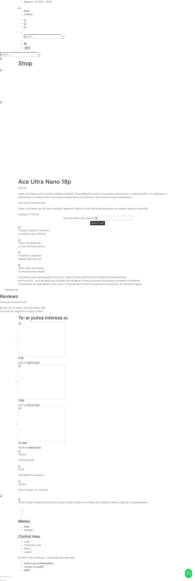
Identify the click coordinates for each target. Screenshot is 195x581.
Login (27, 541)
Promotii (34, 214)
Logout (28, 551)
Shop (27, 10)
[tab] (100, 289)
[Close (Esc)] (1, 576)
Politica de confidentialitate (39, 563)
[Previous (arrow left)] (1, 580)
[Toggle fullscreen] (7, 576)
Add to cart (97, 223)
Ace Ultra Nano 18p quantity (78, 218)
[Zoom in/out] (10, 576)
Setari (27, 548)
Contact (28, 14)
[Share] (4, 576)
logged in (19, 311)
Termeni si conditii (34, 566)
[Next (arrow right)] (4, 580)
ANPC (27, 570)
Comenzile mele (32, 545)
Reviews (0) (12, 289)
